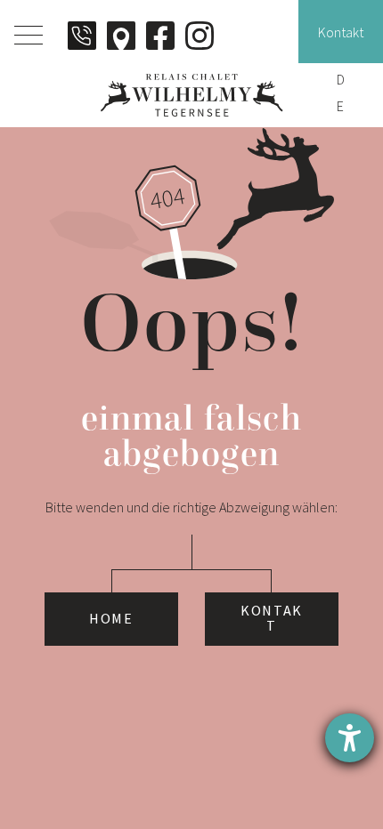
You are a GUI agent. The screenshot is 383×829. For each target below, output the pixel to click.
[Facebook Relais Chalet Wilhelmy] (160, 35)
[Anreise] (121, 35)
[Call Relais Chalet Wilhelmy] (82, 35)
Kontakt (271, 618)
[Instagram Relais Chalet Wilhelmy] (199, 35)
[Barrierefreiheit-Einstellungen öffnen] (349, 737)
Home (111, 619)
